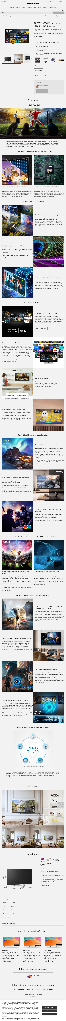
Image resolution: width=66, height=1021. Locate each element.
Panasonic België (4, 1)
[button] (8, 58)
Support (58, 16)
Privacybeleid (10, 1016)
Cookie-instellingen (49, 1007)
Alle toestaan (49, 1014)
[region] (33, 1010)
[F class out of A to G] (37, 87)
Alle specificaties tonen (8, 923)
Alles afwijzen (49, 1010)
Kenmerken (20, 16)
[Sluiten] (64, 1010)
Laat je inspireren (33, 16)
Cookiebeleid (4, 1016)
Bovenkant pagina (7, 16)
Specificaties (46, 16)
